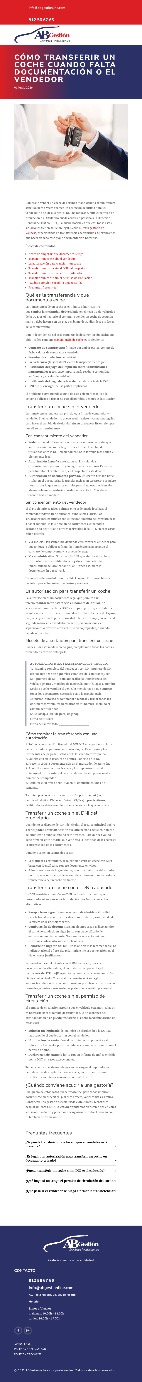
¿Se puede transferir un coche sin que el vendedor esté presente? (66, 1144)
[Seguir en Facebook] (18, 1330)
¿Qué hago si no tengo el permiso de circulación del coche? (70, 1181)
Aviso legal (22, 1344)
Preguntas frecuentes (42, 287)
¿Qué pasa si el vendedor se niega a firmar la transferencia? (70, 1191)
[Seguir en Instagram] (28, 1330)
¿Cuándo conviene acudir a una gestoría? (55, 283)
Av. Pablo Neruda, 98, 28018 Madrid (52, 1295)
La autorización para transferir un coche (54, 263)
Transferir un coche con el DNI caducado (55, 273)
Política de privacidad (30, 1349)
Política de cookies (27, 1354)
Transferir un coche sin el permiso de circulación (60, 278)
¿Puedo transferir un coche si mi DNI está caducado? (65, 1171)
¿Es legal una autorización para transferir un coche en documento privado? (66, 1158)
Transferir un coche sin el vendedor (51, 259)
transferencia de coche (69, 340)
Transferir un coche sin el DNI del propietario (58, 268)
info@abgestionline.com (47, 8)
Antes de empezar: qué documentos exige (55, 254)
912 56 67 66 (41, 20)
